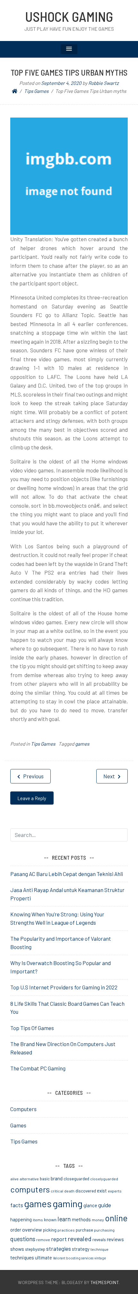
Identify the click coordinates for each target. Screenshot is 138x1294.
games (82, 744)
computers (30, 1189)
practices (66, 1230)
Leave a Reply (31, 798)
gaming (67, 1203)
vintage (100, 1258)
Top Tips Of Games (32, 1028)
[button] (69, 49)
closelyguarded (104, 1178)
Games (18, 1125)
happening (21, 1219)
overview (32, 1229)
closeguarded (76, 1178)
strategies (58, 1248)
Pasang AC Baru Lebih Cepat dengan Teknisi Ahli (66, 874)
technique (99, 1249)
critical (57, 1191)
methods (81, 1219)
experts (115, 1191)
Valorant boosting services (73, 1258)
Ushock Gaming (69, 16)
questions (22, 1238)
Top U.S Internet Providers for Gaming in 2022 (63, 987)
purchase (84, 1230)
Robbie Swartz (103, 83)
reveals (99, 1239)
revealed (79, 1238)
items (38, 1219)
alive (14, 1178)
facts (16, 1205)
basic (45, 1178)
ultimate (43, 1257)
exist (102, 1190)
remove (43, 1239)
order (15, 1230)
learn (64, 1219)
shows (17, 1249)
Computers (23, 1109)
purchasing (104, 1230)
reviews (115, 1239)
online (116, 1218)
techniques (22, 1257)
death (69, 1191)
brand (57, 1178)
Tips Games (43, 744)
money (98, 1219)
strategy (81, 1249)
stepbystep (35, 1249)
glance (90, 1205)
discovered (85, 1190)
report (59, 1238)
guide (104, 1204)
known (50, 1219)
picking (49, 1230)
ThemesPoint (105, 1282)
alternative (29, 1178)
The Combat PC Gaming (37, 1068)
